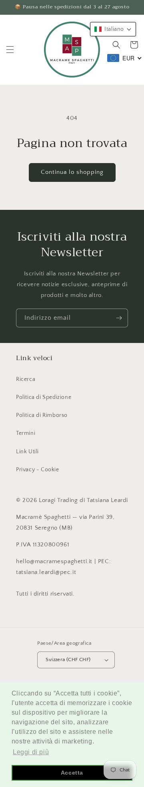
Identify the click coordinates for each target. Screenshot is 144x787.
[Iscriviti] (119, 318)
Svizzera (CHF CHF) (68, 659)
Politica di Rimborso (42, 415)
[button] (10, 49)
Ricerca (25, 379)
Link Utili (27, 451)
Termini (25, 433)
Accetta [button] (72, 772)
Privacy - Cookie (37, 469)
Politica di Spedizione (43, 397)
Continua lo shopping (72, 172)
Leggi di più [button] (31, 752)
